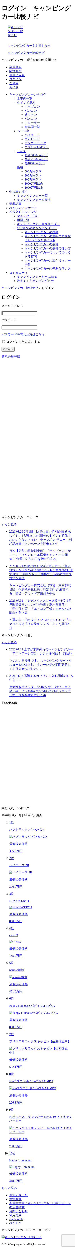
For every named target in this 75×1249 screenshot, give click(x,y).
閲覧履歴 (15, 71)
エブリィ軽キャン (37, 147)
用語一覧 (23, 220)
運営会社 (15, 1199)
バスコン (31, 118)
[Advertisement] (37, 399)
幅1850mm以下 (35, 163)
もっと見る (9, 524)
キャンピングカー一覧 (32, 195)
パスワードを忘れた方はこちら (23, 334)
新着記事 (15, 203)
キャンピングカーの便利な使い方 (48, 268)
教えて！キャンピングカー (35, 280)
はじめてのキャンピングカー (37, 228)
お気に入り (17, 75)
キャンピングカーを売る (34, 199)
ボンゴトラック (35, 143)
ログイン (15, 79)
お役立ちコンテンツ (23, 212)
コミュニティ (18, 272)
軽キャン (31, 114)
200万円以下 (33, 175)
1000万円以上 (34, 187)
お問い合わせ (18, 1211)
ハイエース (32, 135)
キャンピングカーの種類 (41, 232)
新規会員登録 (11, 356)
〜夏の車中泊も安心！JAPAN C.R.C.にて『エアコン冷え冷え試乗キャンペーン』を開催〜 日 (40, 614)
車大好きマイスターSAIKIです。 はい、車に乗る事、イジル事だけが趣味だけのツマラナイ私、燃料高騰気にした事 (41, 685)
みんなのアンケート (23, 207)
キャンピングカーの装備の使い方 (48, 248)
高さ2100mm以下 (36, 159)
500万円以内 (33, 171)
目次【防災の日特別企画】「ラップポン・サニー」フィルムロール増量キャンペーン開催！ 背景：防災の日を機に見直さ (40, 545)
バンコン (31, 110)
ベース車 (23, 131)
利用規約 (15, 1215)
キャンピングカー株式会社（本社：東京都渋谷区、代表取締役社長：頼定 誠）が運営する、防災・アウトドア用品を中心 (41, 579)
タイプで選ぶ (26, 102)
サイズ (21, 151)
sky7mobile (16, 1219)
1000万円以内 (34, 183)
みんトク (15, 1223)
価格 (20, 167)
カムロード (32, 139)
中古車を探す (18, 191)
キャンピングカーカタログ (27, 94)
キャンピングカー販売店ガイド (38, 224)
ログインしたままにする (23, 341)
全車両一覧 (24, 98)
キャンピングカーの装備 (41, 244)
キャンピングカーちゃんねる (37, 276)
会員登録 (15, 67)
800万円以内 (33, 179)
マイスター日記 (27, 216)
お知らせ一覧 (18, 1195)
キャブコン (32, 106)
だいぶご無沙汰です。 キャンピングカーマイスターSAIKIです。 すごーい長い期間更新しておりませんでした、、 (41, 659)
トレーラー (32, 122)
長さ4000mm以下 (36, 155)
